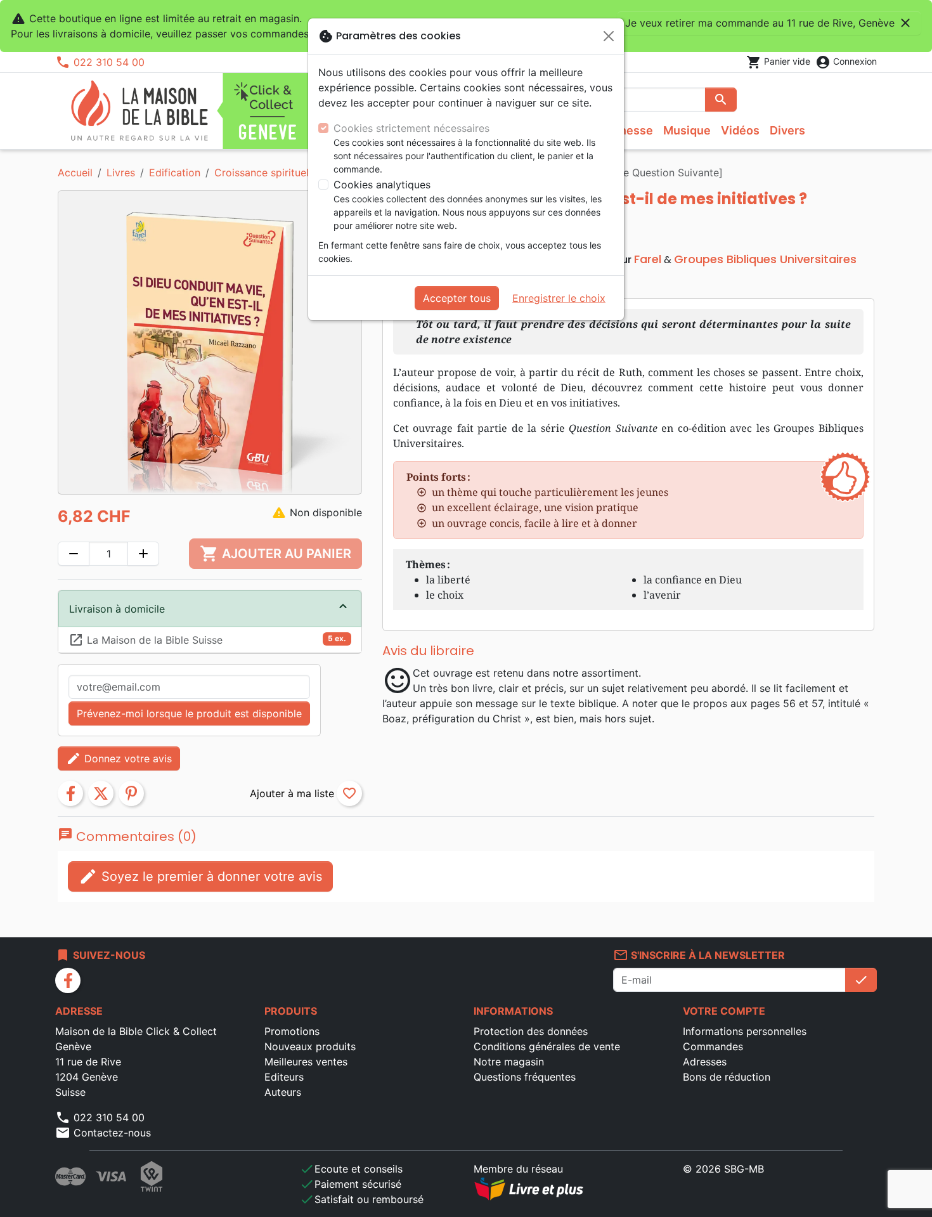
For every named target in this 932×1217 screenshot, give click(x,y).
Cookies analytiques (381, 184)
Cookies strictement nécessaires (411, 128)
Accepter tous (457, 298)
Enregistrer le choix (558, 298)
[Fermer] (609, 36)
